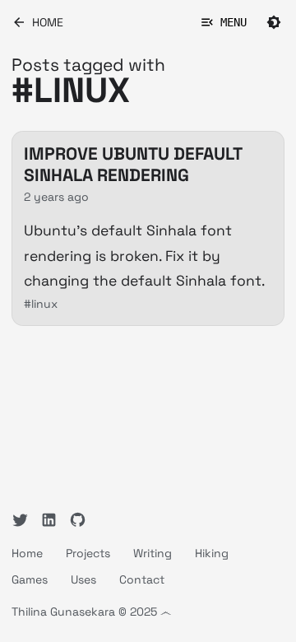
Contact (141, 579)
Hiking (212, 553)
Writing (152, 553)
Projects (88, 553)
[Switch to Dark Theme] (273, 22)
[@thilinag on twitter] (20, 519)
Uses (83, 579)
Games (30, 579)
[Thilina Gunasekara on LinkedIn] (49, 519)
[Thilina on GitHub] (77, 519)
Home (27, 553)
